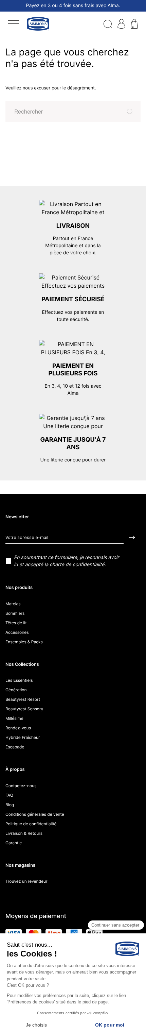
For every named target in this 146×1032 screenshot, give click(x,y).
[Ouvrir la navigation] (13, 23)
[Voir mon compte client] (121, 23)
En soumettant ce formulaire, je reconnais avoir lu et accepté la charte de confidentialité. (66, 561)
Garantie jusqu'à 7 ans (73, 443)
